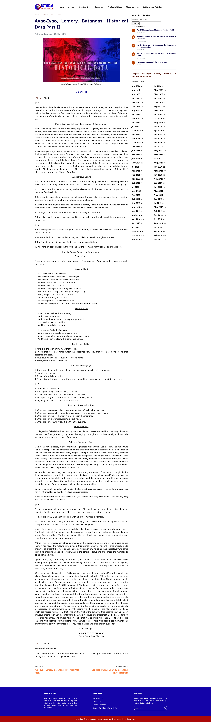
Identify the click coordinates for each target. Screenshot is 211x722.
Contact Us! (97, 702)
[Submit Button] (164, 708)
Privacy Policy (98, 698)
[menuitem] (61, 7)
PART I (38, 98)
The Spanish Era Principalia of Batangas (152, 62)
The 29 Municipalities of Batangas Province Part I (155, 30)
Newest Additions (99, 705)
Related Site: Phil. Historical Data (105, 708)
